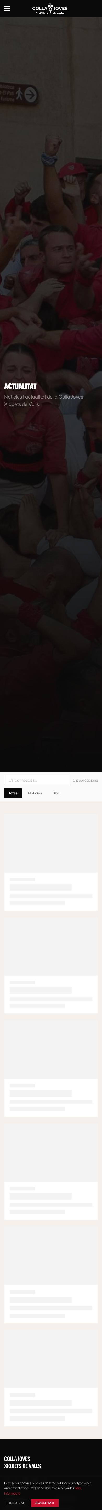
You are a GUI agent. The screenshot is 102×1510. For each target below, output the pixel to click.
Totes (13, 792)
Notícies (35, 792)
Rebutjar (17, 1503)
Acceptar (44, 1503)
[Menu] (7, 8)
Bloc (56, 792)
